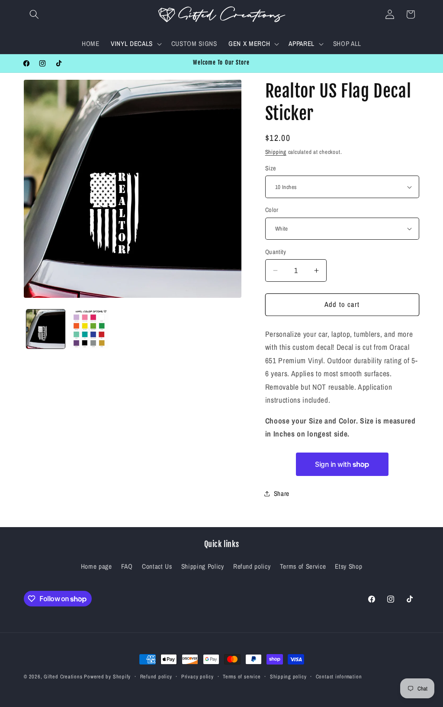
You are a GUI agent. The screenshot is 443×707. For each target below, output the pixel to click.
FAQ (127, 566)
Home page (96, 566)
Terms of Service (303, 566)
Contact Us (157, 566)
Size (270, 168)
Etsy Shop (348, 566)
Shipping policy (288, 676)
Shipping (275, 152)
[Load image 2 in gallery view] (89, 329)
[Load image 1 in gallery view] (45, 329)
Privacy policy (197, 676)
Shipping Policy (202, 566)
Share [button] (281, 493)
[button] (34, 14)
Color (272, 209)
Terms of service (241, 676)
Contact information (339, 676)
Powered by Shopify (107, 676)
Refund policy (252, 566)
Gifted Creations (63, 676)
